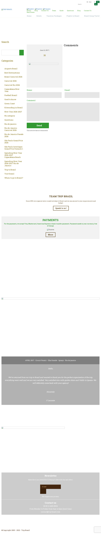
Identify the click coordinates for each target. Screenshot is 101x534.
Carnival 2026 (10, 81)
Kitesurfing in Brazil (13, 108)
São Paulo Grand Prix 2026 (13, 142)
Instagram (50, 522)
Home (48, 30)
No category (9, 116)
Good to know (10, 99)
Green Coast (9, 104)
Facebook (46, 522)
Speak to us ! (60, 208)
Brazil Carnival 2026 (13, 77)
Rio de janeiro (10, 124)
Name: (29, 90)
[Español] (30, 9)
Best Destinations (12, 73)
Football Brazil (10, 95)
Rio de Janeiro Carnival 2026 (10, 129)
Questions (8, 120)
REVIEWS (50, 287)
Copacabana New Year (11, 90)
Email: (67, 90)
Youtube (55, 522)
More (50, 234)
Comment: (31, 100)
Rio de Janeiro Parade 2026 (13, 135)
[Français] (46, 9)
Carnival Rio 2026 (12, 85)
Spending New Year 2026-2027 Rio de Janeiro (13, 163)
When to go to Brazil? (13, 178)
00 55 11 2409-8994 (15, 2)
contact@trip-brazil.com (51, 2)
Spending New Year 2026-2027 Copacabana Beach (13, 155)
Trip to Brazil (10, 170)
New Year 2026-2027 (13, 112)
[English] (38, 9)
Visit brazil (9, 174)
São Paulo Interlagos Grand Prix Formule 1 (13, 148)
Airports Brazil (10, 69)
